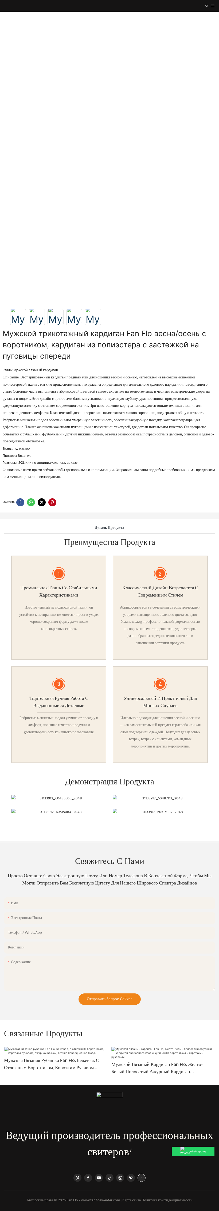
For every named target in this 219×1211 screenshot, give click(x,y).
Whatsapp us (198, 1151)
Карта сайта (131, 1200)
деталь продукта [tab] (109, 528)
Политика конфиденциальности (167, 1200)
